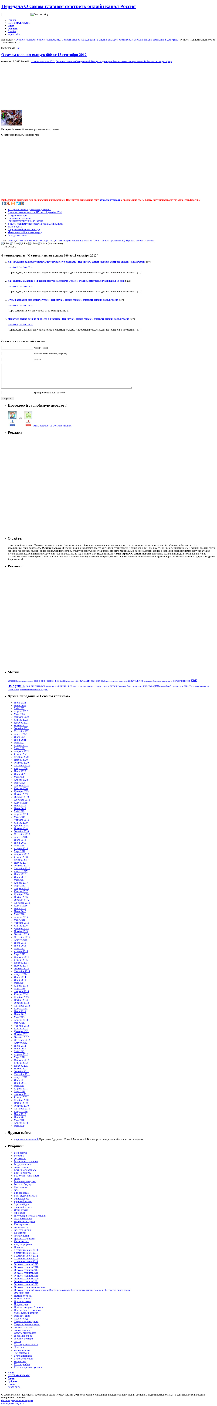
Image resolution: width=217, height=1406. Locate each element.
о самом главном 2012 (48, 39)
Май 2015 (19, 948)
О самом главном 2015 (26, 1264)
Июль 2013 (20, 1011)
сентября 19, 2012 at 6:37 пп (20, 267)
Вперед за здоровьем (25, 1170)
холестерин (13, 689)
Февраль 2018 (21, 854)
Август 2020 (20, 768)
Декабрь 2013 (21, 997)
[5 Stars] (42, 243)
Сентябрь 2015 (22, 937)
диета (139, 680)
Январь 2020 (21, 788)
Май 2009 (19, 1125)
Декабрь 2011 (21, 1065)
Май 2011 (19, 1085)
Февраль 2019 (21, 819)
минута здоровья (23, 1244)
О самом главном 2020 (26, 1278)
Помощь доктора (23, 1298)
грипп (108, 681)
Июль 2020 (20, 771)
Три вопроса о (21, 1353)
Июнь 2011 (20, 1083)
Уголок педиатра (23, 1355)
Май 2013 (19, 1017)
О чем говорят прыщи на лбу (109, 240)
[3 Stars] (23, 243)
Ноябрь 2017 (21, 862)
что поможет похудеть (39, 689)
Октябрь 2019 (21, 797)
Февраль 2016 (21, 922)
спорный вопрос (23, 1335)
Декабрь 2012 (21, 1031)
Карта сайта (14, 34)
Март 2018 (19, 851)
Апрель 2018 (21, 848)
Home (11, 1372)
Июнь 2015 (20, 945)
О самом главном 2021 (26, 1281)
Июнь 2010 (20, 1117)
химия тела (20, 1361)
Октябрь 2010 (21, 1105)
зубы (153, 681)
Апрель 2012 (21, 1054)
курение (53, 686)
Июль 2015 (20, 942)
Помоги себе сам (23, 1295)
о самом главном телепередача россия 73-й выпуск (35, 223)
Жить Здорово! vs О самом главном (52, 425)
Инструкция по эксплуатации (30, 1215)
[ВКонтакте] (4, 203)
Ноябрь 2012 (21, 1034)
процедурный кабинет (26, 1312)
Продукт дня (21, 1304)
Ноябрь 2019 (21, 794)
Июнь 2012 (20, 1048)
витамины (61, 680)
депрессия (123, 681)
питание (114, 686)
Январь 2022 (21, 719)
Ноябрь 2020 (21, 759)
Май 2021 (19, 742)
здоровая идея (21, 1198)
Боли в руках (15, 226)
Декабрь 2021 (21, 722)
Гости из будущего (24, 1184)
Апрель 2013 (21, 1020)
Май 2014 (19, 982)
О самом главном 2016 (26, 1267)
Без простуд (20, 1152)
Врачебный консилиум (26, 1175)
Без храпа (19, 1155)
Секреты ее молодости (26, 1321)
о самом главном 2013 (26, 1258)
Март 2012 (19, 1057)
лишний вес (64, 685)
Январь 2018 (21, 857)
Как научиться (22, 1224)
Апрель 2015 (21, 951)
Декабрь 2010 (21, 1100)
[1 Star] (5, 243)
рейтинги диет (22, 1315)
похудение (137, 686)
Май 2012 (19, 1051)
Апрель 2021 (21, 745)
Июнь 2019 (20, 808)
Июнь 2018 (20, 842)
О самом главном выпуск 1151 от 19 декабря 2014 (35, 212)
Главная (12, 20)
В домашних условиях (26, 1161)
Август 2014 (20, 974)
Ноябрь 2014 (21, 965)
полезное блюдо (125, 686)
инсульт (177, 680)
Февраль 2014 (21, 991)
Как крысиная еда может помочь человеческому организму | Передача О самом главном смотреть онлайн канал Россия (76, 261)
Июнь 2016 (20, 911)
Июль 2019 (20, 805)
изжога (159, 681)
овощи (79, 686)
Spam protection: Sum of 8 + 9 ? (50, 392)
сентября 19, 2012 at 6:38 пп (20, 286)
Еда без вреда (21, 1192)
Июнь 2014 (20, 980)
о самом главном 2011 (26, 1252)
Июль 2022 (20, 702)
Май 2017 (19, 880)
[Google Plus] (8, 203)
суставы (195, 686)
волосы (71, 681)
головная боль (98, 680)
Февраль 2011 (21, 1094)
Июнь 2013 (20, 1014)
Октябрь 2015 (21, 934)
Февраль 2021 (21, 751)
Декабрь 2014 (21, 962)
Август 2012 (20, 1042)
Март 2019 (19, 817)
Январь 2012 (21, 1062)
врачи (17, 1178)
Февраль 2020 (21, 785)
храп (22, 689)
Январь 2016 (21, 925)
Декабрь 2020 (21, 757)
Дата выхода (20, 1187)
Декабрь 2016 (21, 894)
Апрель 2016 (21, 917)
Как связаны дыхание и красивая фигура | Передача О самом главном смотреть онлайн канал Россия (66, 280)
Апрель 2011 (21, 1088)
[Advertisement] (28, 85)
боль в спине (40, 680)
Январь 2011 (20, 1097)
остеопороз (97, 686)
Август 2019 (20, 802)
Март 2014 (19, 988)
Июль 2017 (20, 874)
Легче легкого (21, 1241)
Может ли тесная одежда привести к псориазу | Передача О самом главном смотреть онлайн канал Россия (68, 319)
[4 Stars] (33, 243)
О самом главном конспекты (29, 1287)
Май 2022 (19, 708)
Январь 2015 (21, 960)
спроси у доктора (23, 1338)
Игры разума (21, 1210)
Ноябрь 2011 (20, 1068)
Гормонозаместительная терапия (25, 221)
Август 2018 (20, 837)
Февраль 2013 (21, 1025)
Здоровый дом (22, 1204)
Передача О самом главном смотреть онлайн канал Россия (68, 6)
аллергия (12, 680)
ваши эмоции (21, 1167)
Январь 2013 (21, 1028)
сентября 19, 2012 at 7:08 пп (20, 305)
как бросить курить (24, 1221)
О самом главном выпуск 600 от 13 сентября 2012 (44, 55)
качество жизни (22, 1230)
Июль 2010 (20, 1114)
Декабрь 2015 (21, 928)
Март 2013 (19, 1022)
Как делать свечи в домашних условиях (29, 209)
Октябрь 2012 (21, 1037)
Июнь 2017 (20, 877)
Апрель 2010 (21, 1123)
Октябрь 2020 (21, 762)
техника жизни (22, 1350)
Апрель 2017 (21, 882)
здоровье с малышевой (26, 1139)
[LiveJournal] (27, 203)
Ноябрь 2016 (21, 897)
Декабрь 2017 (21, 859)
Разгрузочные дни (17, 215)
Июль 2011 (20, 1080)
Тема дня (19, 1347)
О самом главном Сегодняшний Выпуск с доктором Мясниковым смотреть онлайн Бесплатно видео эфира (120, 39)
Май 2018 (19, 845)
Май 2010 (19, 1120)
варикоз (50, 681)
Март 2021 (19, 748)
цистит (27, 689)
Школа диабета (22, 1364)
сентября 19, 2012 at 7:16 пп (20, 324)
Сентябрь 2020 (22, 765)
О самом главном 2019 (26, 1275)
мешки (11, 240)
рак (156, 685)
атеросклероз (28, 681)
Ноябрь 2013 (21, 1000)
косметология (21, 1235)
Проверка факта (22, 1301)
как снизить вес (35, 685)
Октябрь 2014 (21, 968)
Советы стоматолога (25, 1333)
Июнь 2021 (20, 739)
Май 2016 (19, 914)
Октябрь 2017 (21, 865)
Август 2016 (20, 905)
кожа (48, 686)
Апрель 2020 (21, 779)
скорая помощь (22, 1330)
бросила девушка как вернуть (17, 1400)
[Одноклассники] (13, 203)
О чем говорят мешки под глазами (73, 240)
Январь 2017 (21, 891)
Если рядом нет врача (25, 1195)
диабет (132, 680)
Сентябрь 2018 (22, 834)
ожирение (87, 686)
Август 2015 (20, 940)
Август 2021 (20, 734)
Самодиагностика (17, 235)
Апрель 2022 (21, 711)
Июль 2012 (20, 1045)
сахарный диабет (166, 686)
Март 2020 (19, 782)
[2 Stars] (14, 243)
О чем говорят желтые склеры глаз (35, 240)
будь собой (20, 1158)
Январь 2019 (21, 822)
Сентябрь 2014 (22, 971)
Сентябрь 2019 (22, 799)
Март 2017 (19, 885)
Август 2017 (20, 871)
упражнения (204, 686)
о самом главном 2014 (26, 1261)
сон (181, 686)
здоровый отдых (23, 1207)
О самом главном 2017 (26, 1270)
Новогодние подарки (19, 218)
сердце (176, 686)
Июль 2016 (20, 908)
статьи (17, 1341)
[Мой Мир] (22, 203)
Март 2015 (19, 954)
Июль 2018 (20, 839)
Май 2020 (19, 777)
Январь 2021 (21, 754)
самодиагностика (145, 240)
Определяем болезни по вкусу (24, 229)
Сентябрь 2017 (22, 868)
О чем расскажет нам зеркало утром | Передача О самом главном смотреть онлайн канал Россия (63, 299)
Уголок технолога (23, 1358)
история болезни (23, 1218)
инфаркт (185, 680)
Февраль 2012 (21, 1060)
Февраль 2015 (21, 957)
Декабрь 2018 (21, 825)
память (106, 686)
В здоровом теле (23, 1164)
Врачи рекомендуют (25, 1181)
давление (115, 681)
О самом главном (25, 39)
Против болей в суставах (27, 1310)
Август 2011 (20, 1077)
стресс (187, 686)
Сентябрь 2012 (22, 1040)
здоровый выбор (23, 1201)
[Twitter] (18, 203)
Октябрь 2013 (21, 1002)
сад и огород (21, 1318)
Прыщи (130, 240)
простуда (148, 685)
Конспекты (20, 1232)
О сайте (12, 31)
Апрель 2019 (21, 814)
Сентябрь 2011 (22, 1074)
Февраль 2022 (21, 717)
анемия (20, 681)
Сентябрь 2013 (22, 1005)
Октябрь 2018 (21, 831)
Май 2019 (19, 811)
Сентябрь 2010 (22, 1108)
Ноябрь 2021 (21, 725)
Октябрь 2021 (21, 728)
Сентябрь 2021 (22, 731)
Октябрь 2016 (21, 900)
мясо (74, 686)
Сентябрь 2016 (22, 902)
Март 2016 (19, 920)
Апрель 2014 (21, 985)
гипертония (82, 680)
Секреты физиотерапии (27, 1324)
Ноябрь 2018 (21, 828)
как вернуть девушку (12, 1403)
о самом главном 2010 (26, 1250)
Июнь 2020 (20, 774)
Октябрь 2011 (21, 1071)
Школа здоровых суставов (28, 1367)
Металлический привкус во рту (25, 232)
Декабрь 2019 (21, 791)
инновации (20, 1212)
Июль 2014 (20, 977)
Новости (18, 1247)
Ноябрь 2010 (21, 1103)
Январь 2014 (21, 994)
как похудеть (21, 1227)
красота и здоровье (24, 1238)
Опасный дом (21, 1292)
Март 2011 (19, 1091)
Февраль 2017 (21, 888)
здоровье (147, 681)
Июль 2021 (20, 737)
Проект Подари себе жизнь (28, 1307)
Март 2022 (19, 714)
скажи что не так (23, 1327)
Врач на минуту (22, 1172)
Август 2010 (20, 1111)
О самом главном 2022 (26, 1284)
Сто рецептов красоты (26, 1344)
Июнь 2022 (20, 705)
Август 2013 (20, 1008)
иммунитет (167, 681)
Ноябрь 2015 (21, 931)
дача (16, 1190)
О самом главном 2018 (26, 1272)
